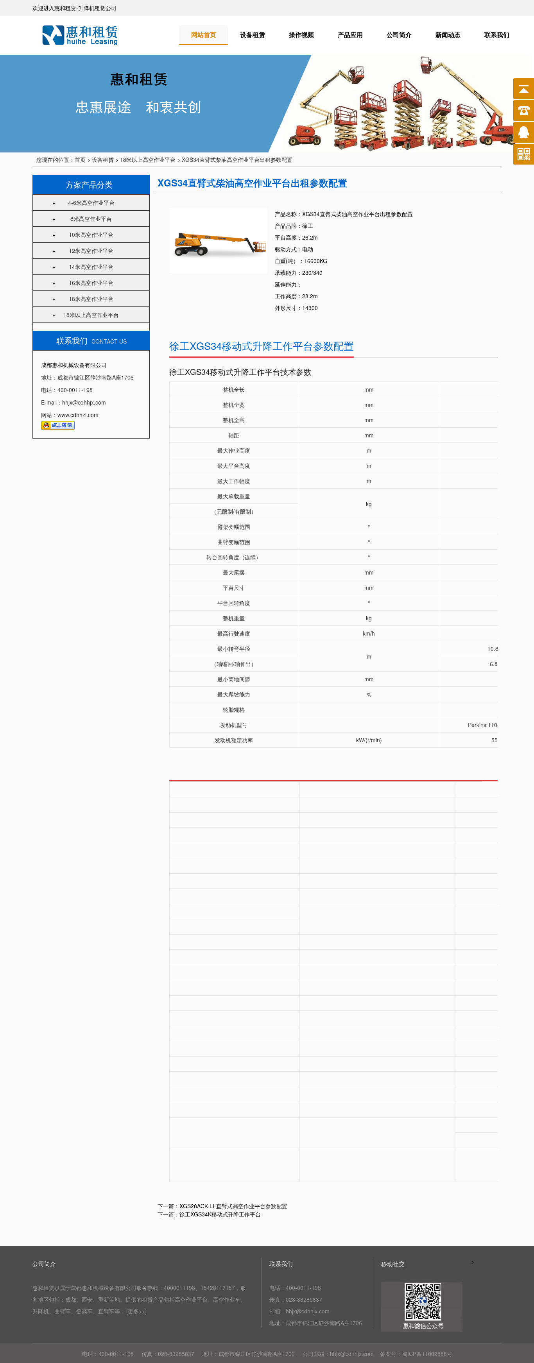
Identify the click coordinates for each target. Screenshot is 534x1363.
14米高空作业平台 (91, 266)
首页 (80, 159)
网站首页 (203, 34)
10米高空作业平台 (91, 234)
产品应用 (350, 34)
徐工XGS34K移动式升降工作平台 (220, 1214)
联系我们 (496, 34)
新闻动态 (448, 34)
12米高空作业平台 (91, 250)
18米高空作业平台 (91, 299)
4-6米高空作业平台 (91, 202)
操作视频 (301, 34)
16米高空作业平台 (91, 283)
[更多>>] (136, 1311)
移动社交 (393, 1263)
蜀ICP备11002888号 (427, 1354)
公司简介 (399, 34)
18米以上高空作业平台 (91, 315)
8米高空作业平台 (91, 218)
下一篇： (168, 1214)
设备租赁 (252, 34)
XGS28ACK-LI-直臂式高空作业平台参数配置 (233, 1206)
